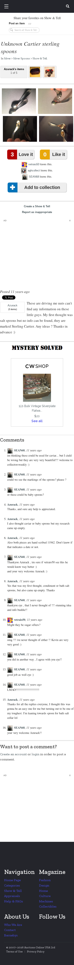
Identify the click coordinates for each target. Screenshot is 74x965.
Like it (54, 154)
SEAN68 (34, 176)
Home (43, 891)
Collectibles (48, 906)
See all (37, 421)
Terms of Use (14, 951)
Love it (22, 154)
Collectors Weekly (37, 7)
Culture (45, 896)
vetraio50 (33, 164)
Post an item (17, 23)
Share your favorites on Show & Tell (37, 18)
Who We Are (13, 925)
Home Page (12, 880)
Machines (46, 901)
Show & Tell (39, 58)
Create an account (13, 754)
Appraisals (12, 896)
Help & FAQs (13, 901)
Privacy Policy (35, 951)
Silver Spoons (21, 58)
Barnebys (11, 935)
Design (44, 885)
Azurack (12, 305)
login (35, 754)
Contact (10, 930)
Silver (7, 58)
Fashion (45, 880)
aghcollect (34, 170)
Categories (12, 885)
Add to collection (42, 187)
